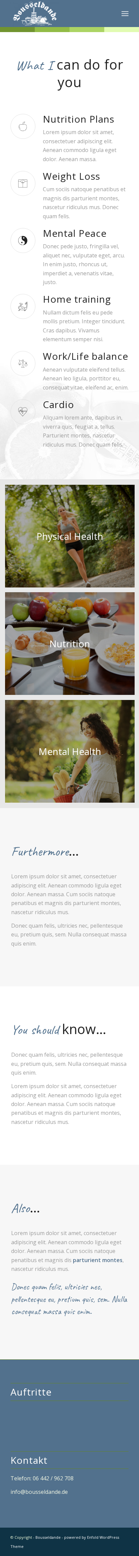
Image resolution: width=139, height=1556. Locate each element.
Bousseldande (48, 1537)
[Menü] (125, 13)
